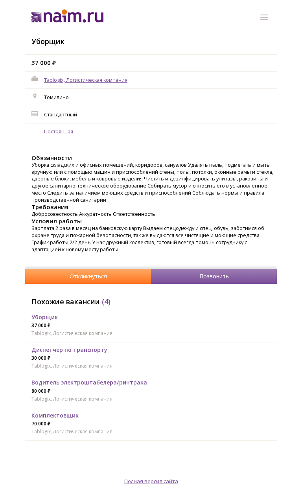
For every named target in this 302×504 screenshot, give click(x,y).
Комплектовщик (55, 415)
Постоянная (58, 131)
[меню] (265, 18)
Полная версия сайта (151, 481)
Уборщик (44, 317)
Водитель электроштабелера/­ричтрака (89, 382)
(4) (106, 301)
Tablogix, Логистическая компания (85, 79)
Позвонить (214, 276)
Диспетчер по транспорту (69, 349)
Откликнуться (88, 276)
